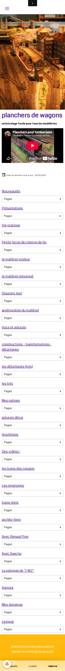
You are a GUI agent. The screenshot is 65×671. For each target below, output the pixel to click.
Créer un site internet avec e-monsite (32, 646)
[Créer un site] (12, 666)
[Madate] (32, 666)
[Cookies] (7, 664)
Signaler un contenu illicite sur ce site (32, 651)
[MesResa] (53, 666)
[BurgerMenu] (7, 8)
